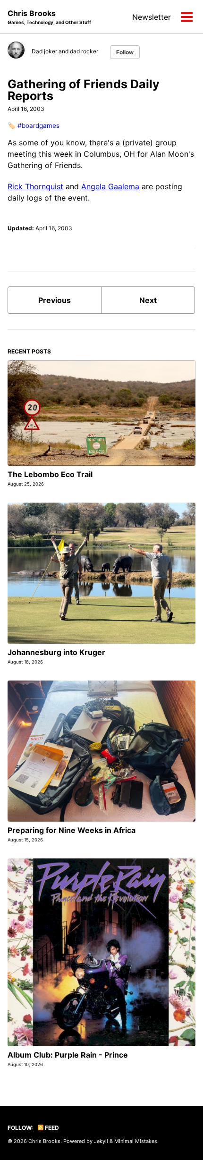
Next (148, 300)
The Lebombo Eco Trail (50, 474)
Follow (125, 52)
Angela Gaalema (110, 186)
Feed (51, 1127)
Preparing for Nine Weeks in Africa (71, 830)
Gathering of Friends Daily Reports (84, 90)
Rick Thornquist (35, 186)
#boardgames (38, 125)
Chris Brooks (49, 16)
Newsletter (151, 17)
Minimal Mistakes (135, 1141)
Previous (54, 300)
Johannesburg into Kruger (56, 652)
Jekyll (101, 1141)
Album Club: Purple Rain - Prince (68, 1054)
